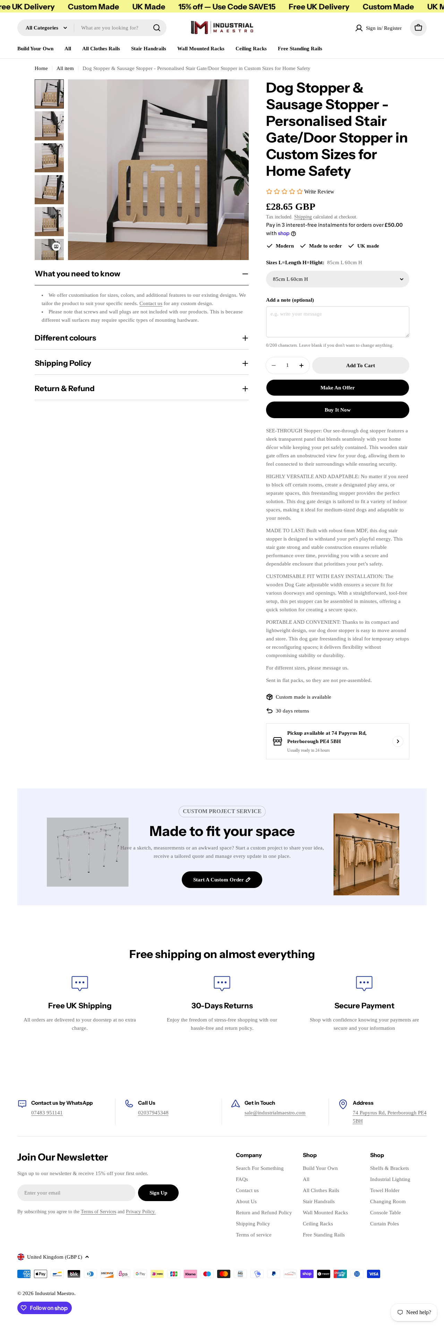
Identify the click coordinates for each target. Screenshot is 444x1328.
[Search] (157, 28)
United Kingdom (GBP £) (54, 1257)
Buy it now (338, 410)
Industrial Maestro (54, 1293)
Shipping (303, 216)
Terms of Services (98, 1211)
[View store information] (397, 741)
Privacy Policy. (141, 1211)
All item (65, 68)
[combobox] (91, 27)
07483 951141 (47, 1112)
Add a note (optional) (290, 300)
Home (41, 68)
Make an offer (338, 387)
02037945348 (153, 1112)
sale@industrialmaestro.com (275, 1112)
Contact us (150, 303)
